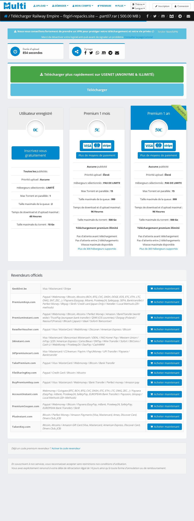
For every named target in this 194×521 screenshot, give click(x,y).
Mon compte (82, 5)
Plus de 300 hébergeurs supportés (97, 248)
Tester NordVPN (168, 31)
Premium (105, 5)
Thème (139, 4)
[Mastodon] (163, 16)
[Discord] (172, 16)
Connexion (183, 6)
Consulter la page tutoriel (138, 37)
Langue (139, 8)
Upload (40, 5)
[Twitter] (154, 16)
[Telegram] (180, 16)
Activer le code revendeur (66, 448)
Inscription (163, 6)
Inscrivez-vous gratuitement (35, 152)
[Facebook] (147, 16)
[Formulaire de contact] (188, 16)
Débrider (60, 5)
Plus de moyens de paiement (97, 155)
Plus (120, 5)
